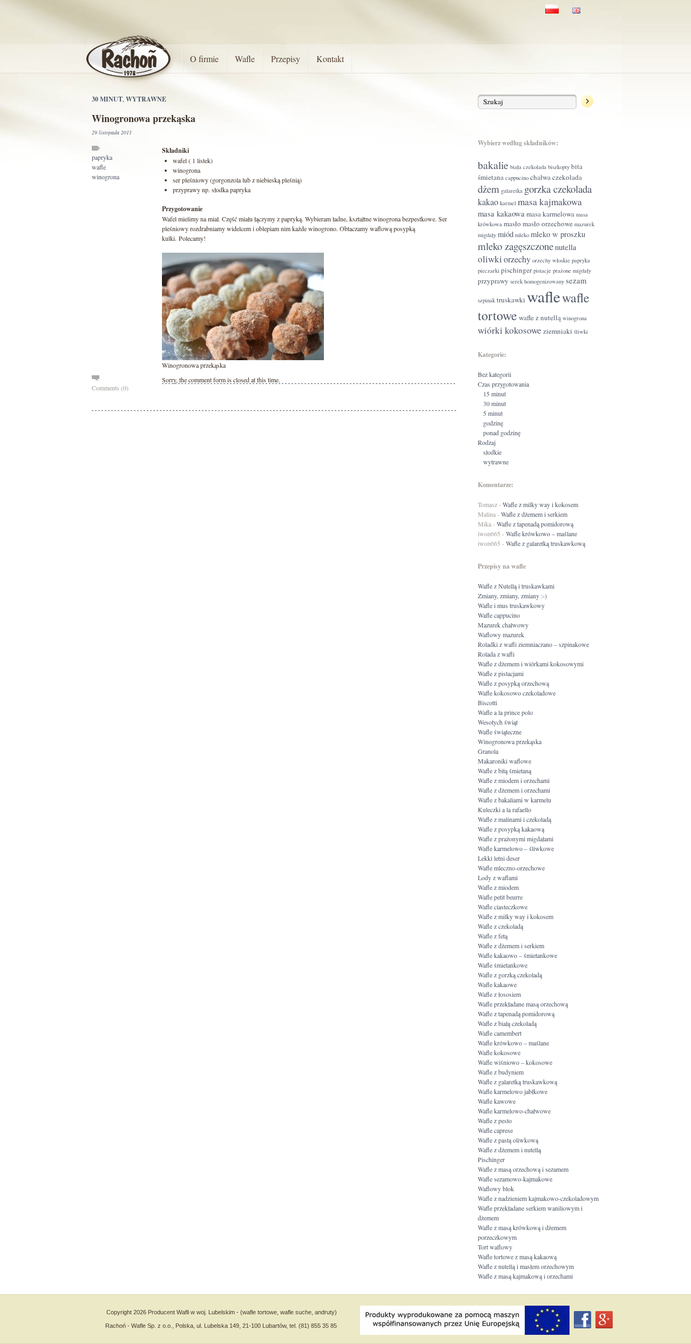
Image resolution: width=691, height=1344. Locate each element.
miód (505, 233)
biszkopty (559, 167)
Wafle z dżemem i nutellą (509, 1149)
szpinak (486, 300)
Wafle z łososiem (499, 994)
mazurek (584, 224)
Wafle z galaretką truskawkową (545, 543)
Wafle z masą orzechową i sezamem (523, 1169)
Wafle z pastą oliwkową (508, 1140)
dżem (488, 188)
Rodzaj (487, 442)
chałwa (540, 177)
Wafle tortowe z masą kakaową (517, 1256)
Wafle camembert (499, 1033)
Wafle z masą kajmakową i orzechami (525, 1276)
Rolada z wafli (496, 654)
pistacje (542, 270)
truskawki (511, 300)
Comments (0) (110, 387)
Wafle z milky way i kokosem (540, 504)
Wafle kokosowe (499, 1052)
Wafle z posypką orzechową (513, 683)
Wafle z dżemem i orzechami (514, 790)
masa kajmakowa (550, 201)
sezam (576, 280)
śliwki (581, 331)
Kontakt (330, 58)
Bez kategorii (494, 374)
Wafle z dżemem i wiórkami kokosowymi (531, 663)
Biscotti (487, 702)
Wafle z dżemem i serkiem (534, 514)
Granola (488, 751)
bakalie (493, 165)
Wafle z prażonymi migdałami (515, 838)
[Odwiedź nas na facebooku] (582, 1319)
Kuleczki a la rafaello (504, 809)
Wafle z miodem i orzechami (514, 780)
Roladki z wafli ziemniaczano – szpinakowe (533, 644)
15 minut (494, 393)
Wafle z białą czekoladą (507, 1023)
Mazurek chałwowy (503, 624)
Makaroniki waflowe (504, 761)
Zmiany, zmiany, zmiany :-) (512, 595)
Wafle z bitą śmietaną (504, 770)
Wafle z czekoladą (500, 926)
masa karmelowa (550, 214)
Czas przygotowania (503, 384)
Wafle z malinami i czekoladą (514, 819)
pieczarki (488, 270)
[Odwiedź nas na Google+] (604, 1319)
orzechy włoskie (551, 260)
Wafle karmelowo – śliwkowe (516, 848)
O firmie (204, 58)
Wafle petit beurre (500, 897)
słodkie (492, 452)
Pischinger (491, 1159)
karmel (508, 203)
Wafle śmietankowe (502, 965)
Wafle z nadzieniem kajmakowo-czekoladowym (538, 1198)
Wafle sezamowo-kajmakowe (515, 1178)
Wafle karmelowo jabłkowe (512, 1091)
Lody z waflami (498, 877)
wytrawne (146, 99)
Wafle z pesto (495, 1120)
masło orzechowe (548, 223)
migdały (487, 235)
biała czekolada (528, 167)
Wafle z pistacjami (501, 673)
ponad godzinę (501, 432)
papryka (102, 157)
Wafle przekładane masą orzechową (523, 1003)
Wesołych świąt (498, 722)
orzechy (517, 259)
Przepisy (285, 58)
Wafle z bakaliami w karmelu (514, 799)
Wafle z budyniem (501, 1072)
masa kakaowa (501, 213)
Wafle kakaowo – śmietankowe (517, 955)
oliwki (490, 259)
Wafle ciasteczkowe (502, 906)
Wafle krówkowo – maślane (541, 533)
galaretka (512, 190)
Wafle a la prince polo (505, 712)
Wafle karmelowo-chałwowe (514, 1110)
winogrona (105, 176)
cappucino (517, 177)
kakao (488, 202)
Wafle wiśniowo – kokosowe (515, 1062)
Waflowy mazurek (501, 634)
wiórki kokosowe (509, 330)
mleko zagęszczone (515, 246)
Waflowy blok (496, 1188)
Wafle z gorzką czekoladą (510, 974)
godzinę (493, 422)
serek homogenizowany (537, 281)
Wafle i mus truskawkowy (511, 605)
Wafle (245, 58)
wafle (99, 167)
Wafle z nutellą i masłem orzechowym (526, 1266)
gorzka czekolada (558, 188)
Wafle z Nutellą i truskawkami (516, 586)
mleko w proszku (558, 233)
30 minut (107, 99)
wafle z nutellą (540, 317)
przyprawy (493, 281)
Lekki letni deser (499, 858)
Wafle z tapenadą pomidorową (535, 523)
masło (512, 223)
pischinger (516, 270)
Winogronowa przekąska (143, 118)
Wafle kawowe (497, 1101)
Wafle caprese (495, 1130)
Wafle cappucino (499, 615)
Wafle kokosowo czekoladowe (516, 692)
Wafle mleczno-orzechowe (511, 867)
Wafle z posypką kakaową (511, 829)
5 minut (493, 413)
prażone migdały (572, 270)
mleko (522, 235)
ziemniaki (557, 331)
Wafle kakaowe (497, 984)
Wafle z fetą (492, 935)
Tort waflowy (495, 1246)
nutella (566, 246)
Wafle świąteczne (499, 731)
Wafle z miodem (498, 887)
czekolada (567, 177)
